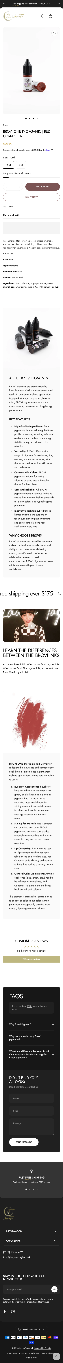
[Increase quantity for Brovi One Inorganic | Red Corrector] (19, 187)
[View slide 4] (37, 1189)
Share (10, 206)
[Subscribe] (54, 1289)
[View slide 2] (29, 1189)
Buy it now (31, 197)
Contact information (49, 1353)
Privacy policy (12, 1353)
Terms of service (24, 1353)
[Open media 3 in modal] (54, 33)
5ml (21, 164)
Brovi (5, 125)
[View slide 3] (33, 1189)
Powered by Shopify (42, 1348)
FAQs (29, 1006)
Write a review (31, 959)
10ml (8, 164)
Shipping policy (31, 1357)
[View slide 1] (26, 1189)
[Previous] (4, 3)
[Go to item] (26, 118)
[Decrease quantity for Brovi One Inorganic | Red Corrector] (6, 187)
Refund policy (36, 1353)
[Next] (58, 3)
